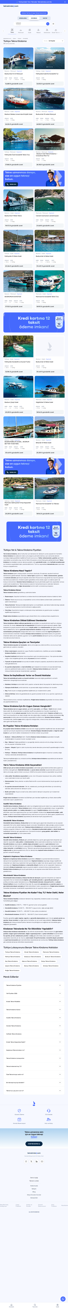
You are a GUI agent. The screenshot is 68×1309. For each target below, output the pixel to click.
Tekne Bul (34, 1306)
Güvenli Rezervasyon (42, 1293)
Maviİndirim (64, 1293)
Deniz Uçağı (34, 1266)
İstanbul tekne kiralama (24, 670)
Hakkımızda (34, 1274)
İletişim (34, 1277)
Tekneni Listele (34, 1269)
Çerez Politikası (18, 1293)
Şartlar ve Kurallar (29, 1293)
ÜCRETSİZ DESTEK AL (34, 1232)
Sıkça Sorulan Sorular (34, 1283)
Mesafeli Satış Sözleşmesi (4, 1293)
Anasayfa (11, 1306)
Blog (34, 1280)
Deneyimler (34, 1286)
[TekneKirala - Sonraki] (64, 30)
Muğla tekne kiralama (38, 788)
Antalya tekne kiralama (33, 722)
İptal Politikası (54, 1293)
